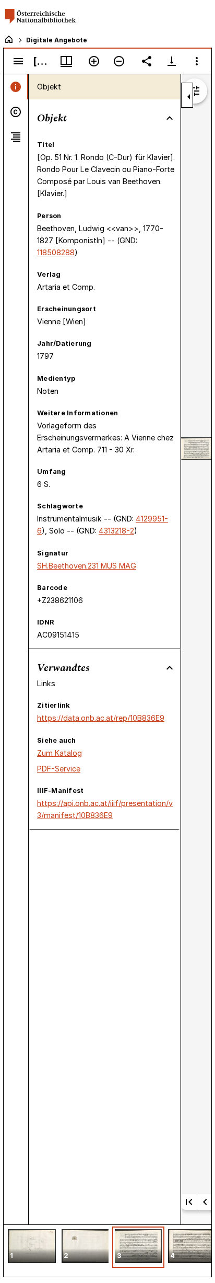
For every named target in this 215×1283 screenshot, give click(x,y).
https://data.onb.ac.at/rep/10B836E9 (100, 717)
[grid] (107, 1250)
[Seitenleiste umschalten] (18, 61)
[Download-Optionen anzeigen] (171, 61)
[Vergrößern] (93, 61)
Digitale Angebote (56, 40)
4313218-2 (116, 530)
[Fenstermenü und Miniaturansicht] (66, 61)
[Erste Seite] (189, 1202)
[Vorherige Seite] (205, 1202)
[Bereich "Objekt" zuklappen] (169, 118)
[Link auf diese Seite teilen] (146, 61)
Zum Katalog (59, 752)
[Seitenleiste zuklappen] (189, 96)
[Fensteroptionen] (196, 61)
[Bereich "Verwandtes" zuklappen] (169, 667)
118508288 (56, 252)
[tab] (16, 86)
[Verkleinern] (119, 61)
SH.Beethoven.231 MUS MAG (86, 565)
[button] (32, 1247)
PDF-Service (58, 768)
